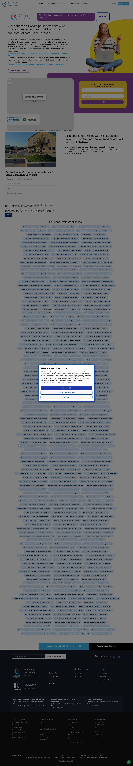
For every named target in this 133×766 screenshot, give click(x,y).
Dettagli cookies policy (48, 382)
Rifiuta (66, 397)
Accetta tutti (66, 388)
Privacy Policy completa (65, 382)
